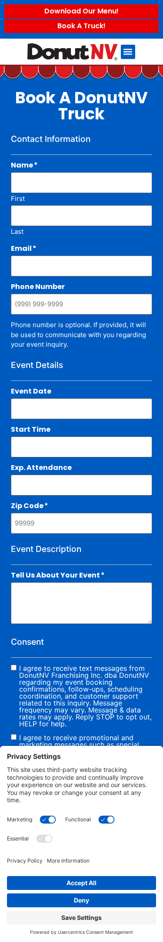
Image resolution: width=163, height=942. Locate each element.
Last (17, 231)
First (18, 198)
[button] (128, 52)
